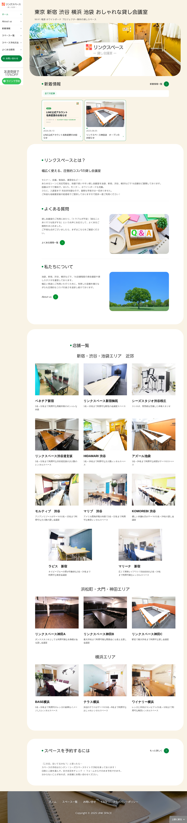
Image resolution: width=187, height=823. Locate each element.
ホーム (52, 801)
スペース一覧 (69, 801)
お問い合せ (89, 801)
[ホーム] (11, 5)
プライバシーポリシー (125, 801)
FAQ (104, 801)
